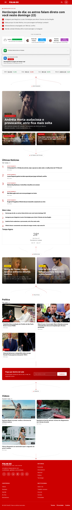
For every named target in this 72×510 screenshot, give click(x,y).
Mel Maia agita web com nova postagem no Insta (22, 193)
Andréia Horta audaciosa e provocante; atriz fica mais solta (22, 221)
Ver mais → (6, 302)
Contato (40, 495)
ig (13, 474)
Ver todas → (6, 163)
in (22, 474)
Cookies (67, 505)
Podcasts (4, 489)
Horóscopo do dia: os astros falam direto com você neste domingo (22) (33, 13)
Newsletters (5, 497)
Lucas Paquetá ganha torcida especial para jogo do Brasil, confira (27, 176)
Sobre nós (40, 486)
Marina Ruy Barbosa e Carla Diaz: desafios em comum (23, 185)
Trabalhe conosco (42, 489)
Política (39, 475)
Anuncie (40, 492)
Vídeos (4, 486)
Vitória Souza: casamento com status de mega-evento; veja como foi (25, 225)
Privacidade (41, 497)
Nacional (40, 472)
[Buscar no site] (62, 2)
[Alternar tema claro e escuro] (66, 2)
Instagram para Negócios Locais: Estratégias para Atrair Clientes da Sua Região (28, 217)
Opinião (4, 492)
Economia (40, 467)
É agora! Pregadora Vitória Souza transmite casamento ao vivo (26, 201)
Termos (53, 505)
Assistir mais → (7, 399)
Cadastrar (62, 374)
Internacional (41, 470)
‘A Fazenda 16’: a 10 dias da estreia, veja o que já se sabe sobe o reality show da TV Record (34, 168)
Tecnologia (40, 478)
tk (26, 474)
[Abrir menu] (6, 2)
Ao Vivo (4, 495)
